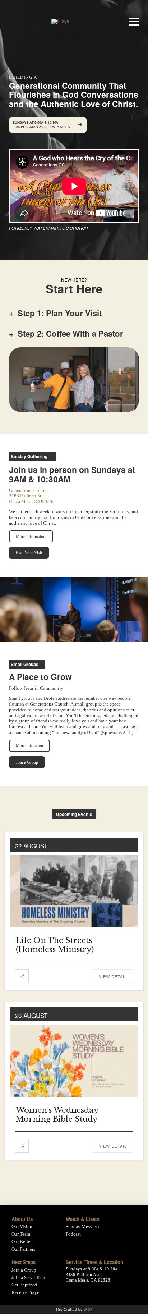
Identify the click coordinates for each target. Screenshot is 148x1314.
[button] (134, 21)
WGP (88, 1309)
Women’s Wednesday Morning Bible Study (57, 1114)
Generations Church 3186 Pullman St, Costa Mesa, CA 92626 (31, 496)
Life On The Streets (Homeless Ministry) (55, 945)
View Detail (113, 976)
